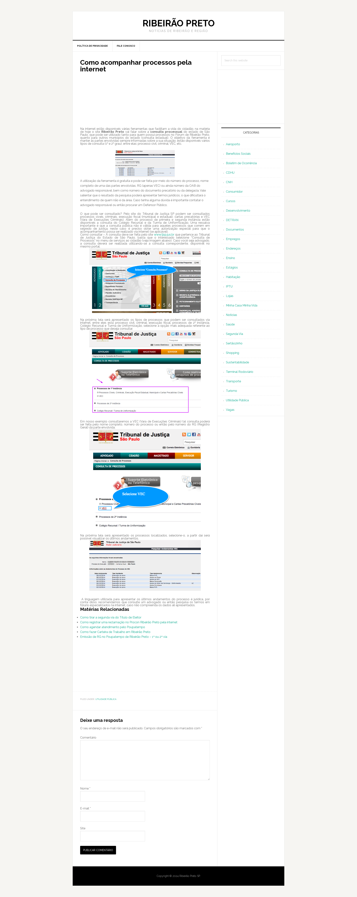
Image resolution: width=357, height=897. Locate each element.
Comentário (88, 737)
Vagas (230, 409)
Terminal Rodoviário (239, 372)
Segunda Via (234, 334)
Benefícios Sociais (238, 153)
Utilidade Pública (105, 699)
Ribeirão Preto (178, 23)
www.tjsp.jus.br (164, 234)
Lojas (229, 296)
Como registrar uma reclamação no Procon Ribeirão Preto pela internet (128, 622)
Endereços (233, 248)
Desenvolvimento (238, 210)
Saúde (230, 324)
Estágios (232, 267)
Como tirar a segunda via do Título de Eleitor (110, 617)
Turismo (231, 391)
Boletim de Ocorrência (241, 163)
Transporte (233, 381)
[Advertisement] (145, 101)
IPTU (229, 286)
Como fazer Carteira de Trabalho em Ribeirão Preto (115, 632)
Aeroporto (233, 144)
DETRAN (232, 220)
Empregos (233, 239)
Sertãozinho (234, 343)
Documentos (235, 229)
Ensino (230, 258)
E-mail (85, 808)
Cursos (230, 201)
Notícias (231, 315)
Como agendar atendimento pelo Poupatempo (112, 627)
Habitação (233, 277)
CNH (229, 182)
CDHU (230, 172)
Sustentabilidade (237, 362)
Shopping (232, 353)
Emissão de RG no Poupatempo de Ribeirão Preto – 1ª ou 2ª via (123, 637)
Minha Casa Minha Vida (241, 305)
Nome (85, 788)
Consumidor (234, 191)
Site (82, 828)
